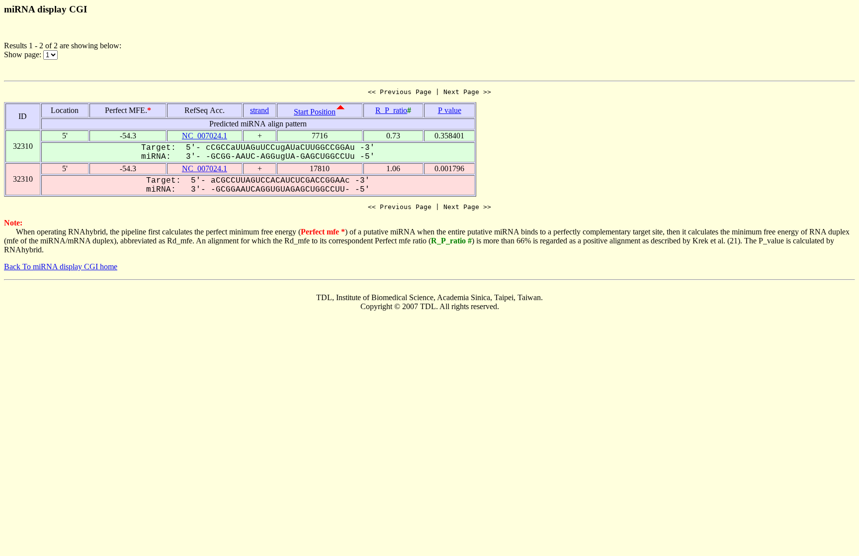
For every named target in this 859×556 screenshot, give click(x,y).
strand (259, 110)
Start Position (315, 112)
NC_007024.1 (204, 135)
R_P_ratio (391, 110)
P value (449, 110)
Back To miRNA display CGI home (60, 266)
